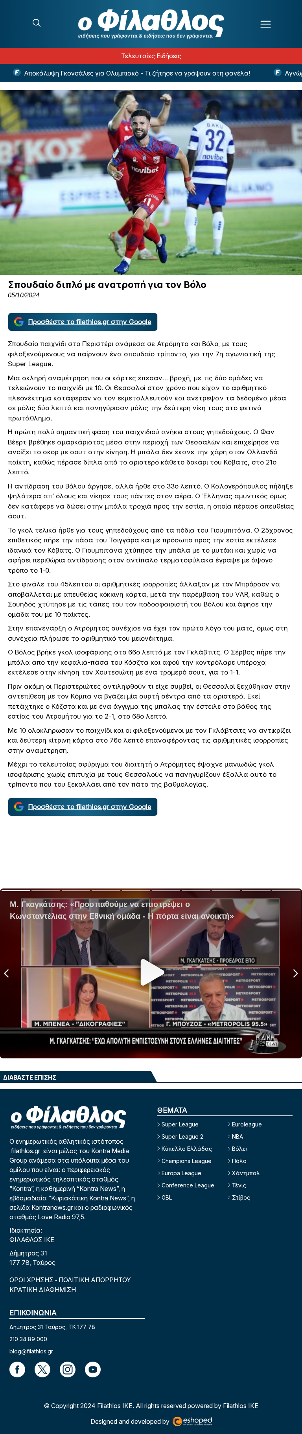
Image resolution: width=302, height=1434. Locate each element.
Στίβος (241, 1197)
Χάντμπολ (246, 1173)
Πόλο (239, 1161)
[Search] (37, 23)
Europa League (181, 1173)
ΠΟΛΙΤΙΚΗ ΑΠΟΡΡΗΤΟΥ (95, 1280)
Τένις (239, 1185)
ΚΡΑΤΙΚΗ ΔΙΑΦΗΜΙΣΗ (42, 1290)
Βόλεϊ (239, 1148)
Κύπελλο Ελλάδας (187, 1148)
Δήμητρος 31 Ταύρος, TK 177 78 (52, 1326)
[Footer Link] (17, 1369)
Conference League (188, 1185)
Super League (180, 1124)
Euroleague (247, 1124)
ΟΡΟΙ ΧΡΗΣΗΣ (32, 1280)
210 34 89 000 (28, 1339)
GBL (167, 1197)
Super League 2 (182, 1136)
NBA (237, 1136)
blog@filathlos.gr (31, 1351)
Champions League (187, 1161)
